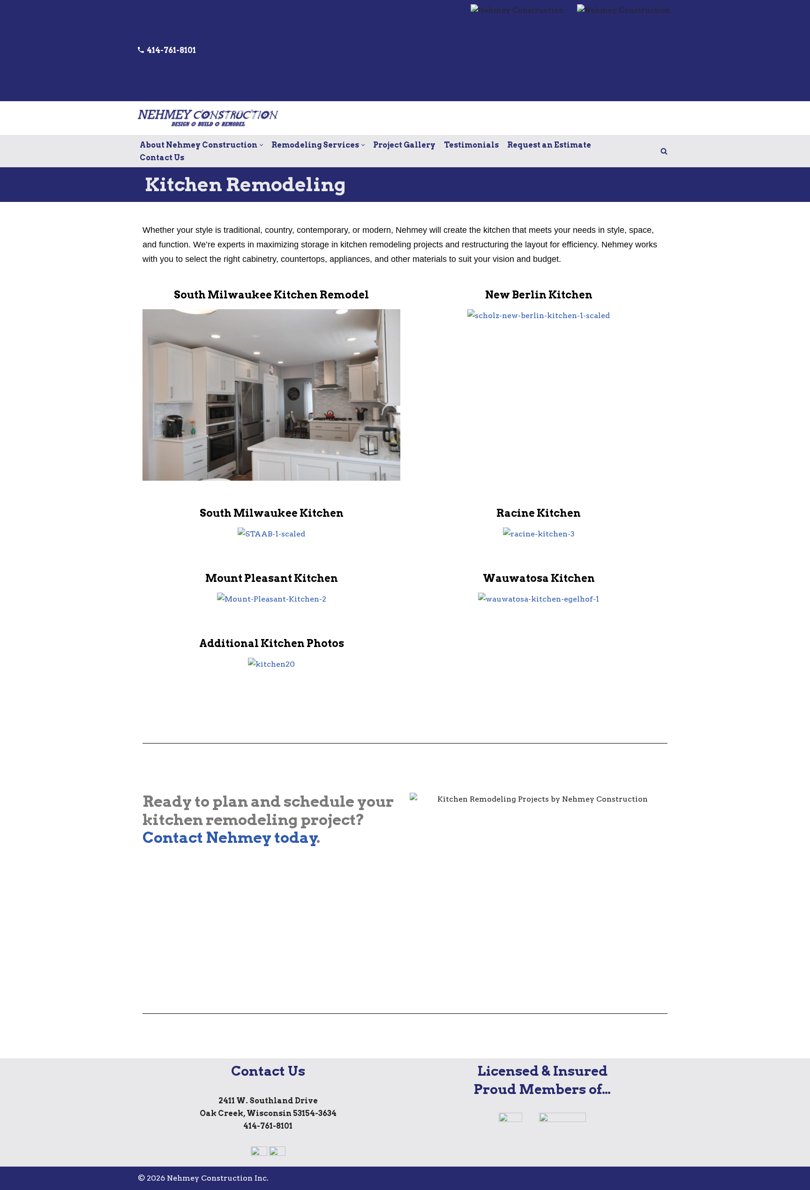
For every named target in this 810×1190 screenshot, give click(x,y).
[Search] (664, 151)
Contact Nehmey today (229, 837)
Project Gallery (404, 145)
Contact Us (162, 157)
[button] (261, 145)
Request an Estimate (549, 145)
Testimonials (471, 145)
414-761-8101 (170, 50)
